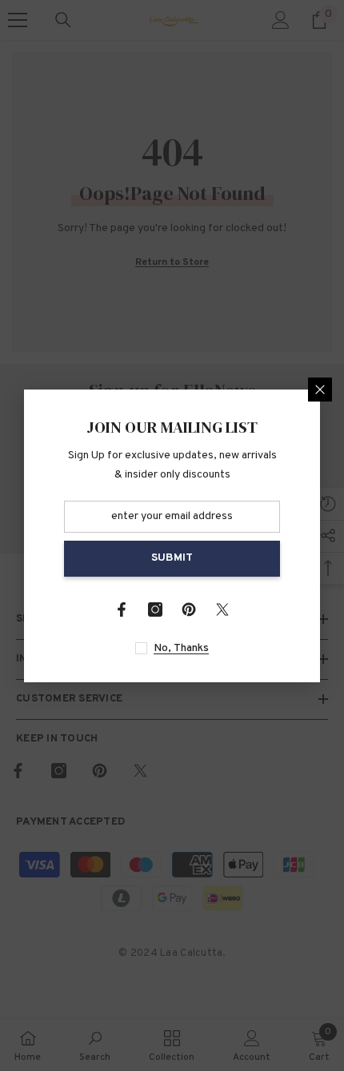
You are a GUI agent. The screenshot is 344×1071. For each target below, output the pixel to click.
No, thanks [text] (181, 648)
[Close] (320, 390)
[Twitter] (222, 609)
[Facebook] (121, 609)
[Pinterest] (189, 609)
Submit (172, 558)
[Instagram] (155, 609)
